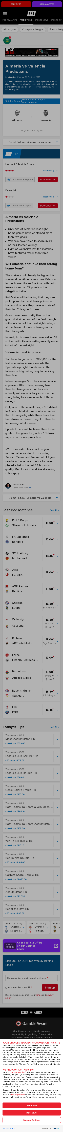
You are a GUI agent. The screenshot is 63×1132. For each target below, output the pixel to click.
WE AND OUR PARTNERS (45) (18, 1069)
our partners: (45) (18, 1072)
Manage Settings (31, 1120)
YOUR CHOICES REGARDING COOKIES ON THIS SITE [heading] (31, 1042)
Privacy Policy (9, 1128)
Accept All (32, 1105)
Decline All (31, 1113)
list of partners (18, 1095)
